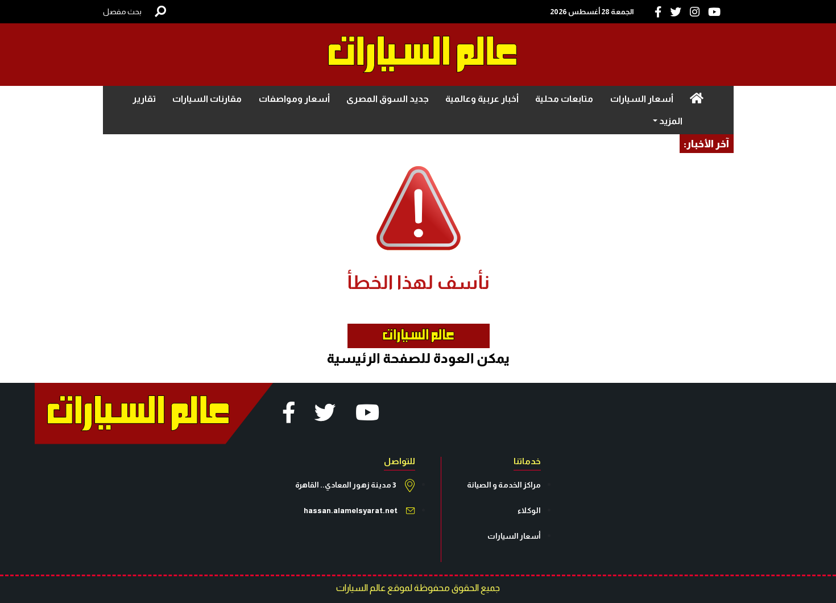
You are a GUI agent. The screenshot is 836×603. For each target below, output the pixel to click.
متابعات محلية (564, 99)
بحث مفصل (122, 11)
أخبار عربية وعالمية (482, 99)
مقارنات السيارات (207, 99)
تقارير (144, 99)
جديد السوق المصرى (387, 99)
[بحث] (160, 11)
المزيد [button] (669, 121)
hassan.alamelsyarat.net (351, 510)
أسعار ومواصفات (294, 99)
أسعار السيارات (641, 99)
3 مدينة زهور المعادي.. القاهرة (345, 485)
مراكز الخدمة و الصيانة (504, 485)
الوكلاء (529, 510)
